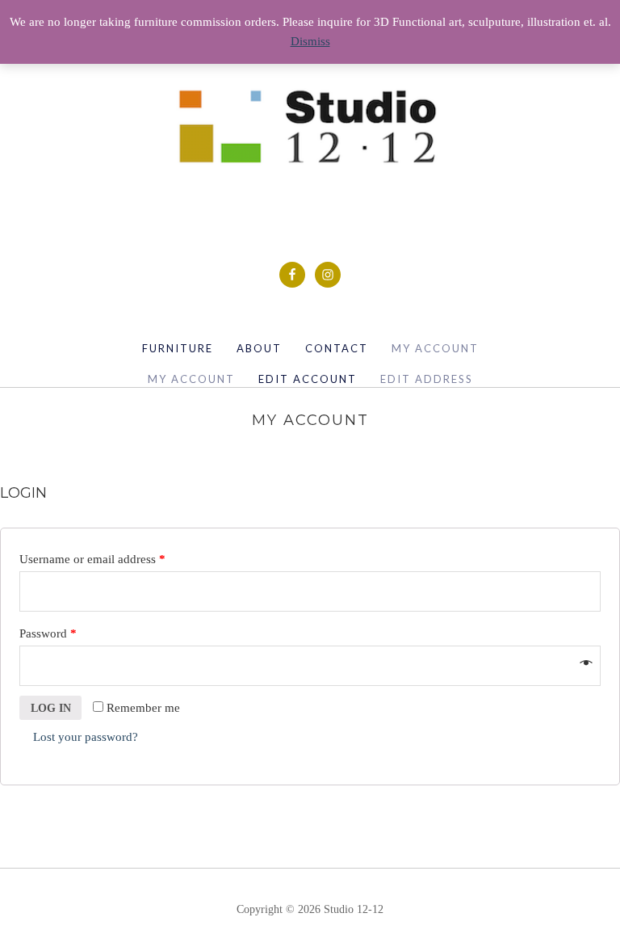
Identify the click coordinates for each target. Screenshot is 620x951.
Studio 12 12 (310, 126)
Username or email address (92, 559)
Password (48, 633)
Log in (51, 708)
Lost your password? (85, 736)
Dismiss (310, 41)
